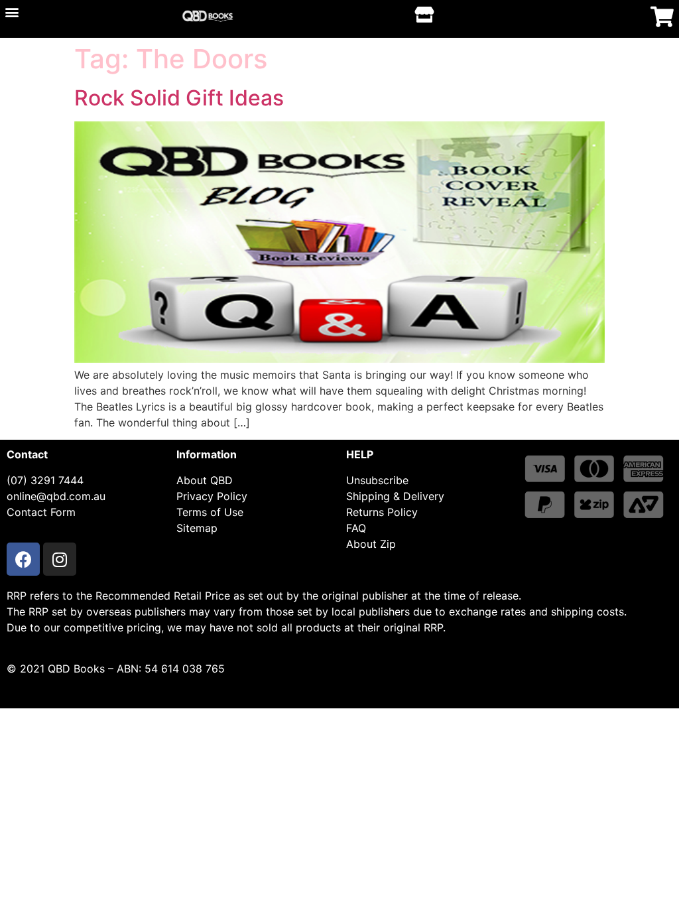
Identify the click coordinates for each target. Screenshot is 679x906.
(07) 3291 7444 (45, 480)
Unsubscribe (377, 480)
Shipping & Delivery (395, 496)
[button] (12, 12)
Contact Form (41, 512)
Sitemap (196, 528)
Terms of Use (209, 512)
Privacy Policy (211, 496)
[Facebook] (23, 559)
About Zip (371, 543)
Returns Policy (382, 512)
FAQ (356, 528)
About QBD (204, 480)
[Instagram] (59, 559)
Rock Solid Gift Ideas (179, 98)
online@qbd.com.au (56, 496)
